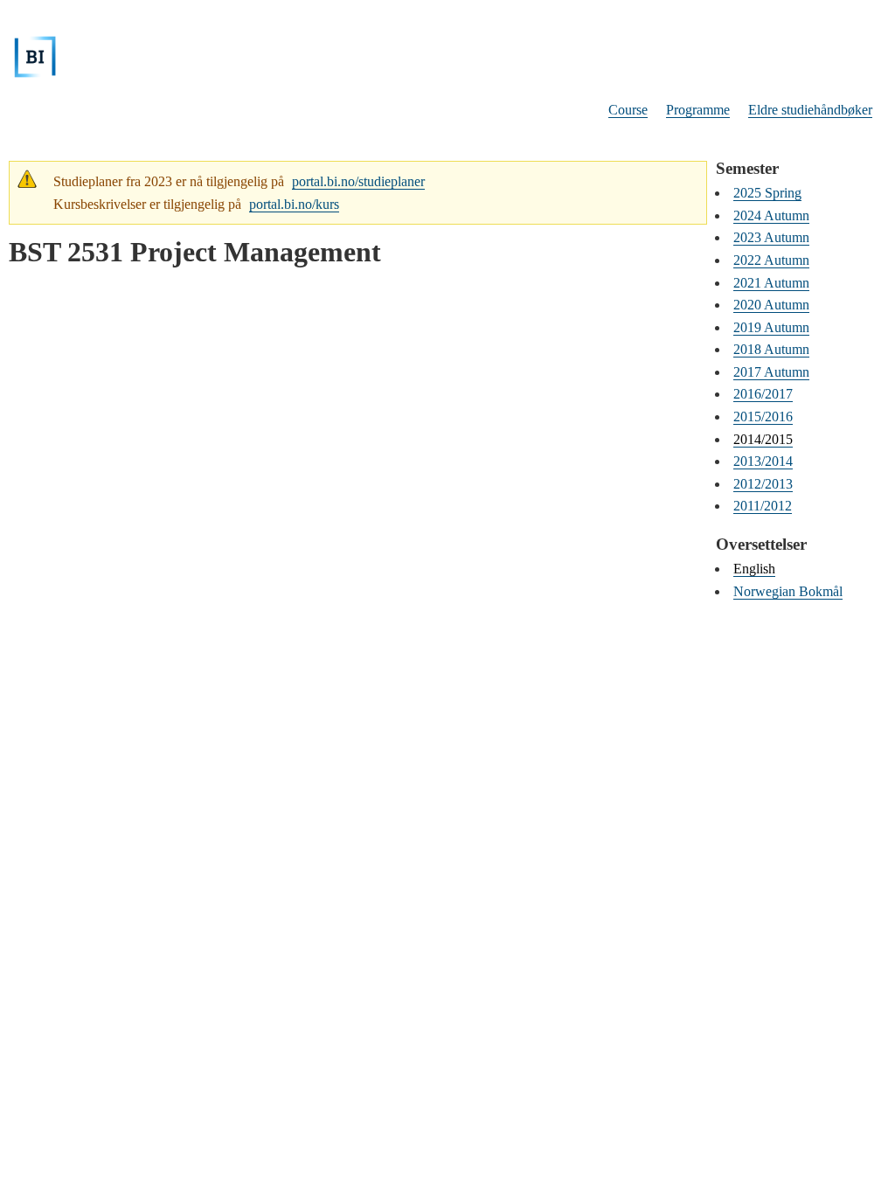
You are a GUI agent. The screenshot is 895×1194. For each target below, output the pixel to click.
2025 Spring (767, 192)
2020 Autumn (771, 304)
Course (628, 109)
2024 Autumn (771, 215)
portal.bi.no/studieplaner (358, 181)
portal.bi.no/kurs (294, 204)
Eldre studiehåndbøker (810, 109)
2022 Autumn (771, 260)
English (754, 568)
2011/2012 (762, 505)
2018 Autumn (771, 349)
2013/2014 (763, 461)
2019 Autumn (771, 327)
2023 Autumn (771, 237)
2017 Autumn (771, 371)
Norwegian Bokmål (788, 591)
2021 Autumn (771, 282)
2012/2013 (763, 483)
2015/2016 (763, 416)
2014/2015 (763, 439)
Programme (698, 109)
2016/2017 (763, 393)
